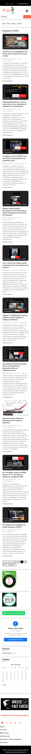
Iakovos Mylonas (8, 163)
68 (11, 565)
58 (25, 562)
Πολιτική (19, 204)
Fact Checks (7, 47)
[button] (27, 11)
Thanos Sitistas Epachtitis (10, 59)
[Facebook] (4, 4)
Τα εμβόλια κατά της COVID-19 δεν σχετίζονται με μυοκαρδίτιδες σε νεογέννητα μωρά (15, 158)
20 (14, 676)
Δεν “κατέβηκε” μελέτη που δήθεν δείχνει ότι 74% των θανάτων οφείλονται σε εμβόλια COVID (14, 475)
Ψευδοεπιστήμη (8, 152)
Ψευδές (19, 47)
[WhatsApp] (19, 722)
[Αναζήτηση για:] (11, 16)
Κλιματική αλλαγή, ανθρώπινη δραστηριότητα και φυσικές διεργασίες (13, 420)
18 (7, 676)
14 (18, 674)
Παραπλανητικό (8, 521)
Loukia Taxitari (7, 270)
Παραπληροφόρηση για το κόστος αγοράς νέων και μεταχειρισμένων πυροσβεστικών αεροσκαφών (15, 104)
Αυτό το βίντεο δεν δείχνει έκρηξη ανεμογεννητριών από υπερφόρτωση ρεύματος (15, 265)
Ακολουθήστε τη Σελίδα (16, 639)
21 (18, 676)
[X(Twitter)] (6, 722)
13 (14, 674)
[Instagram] (9, 4)
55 (14, 562)
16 (26, 674)
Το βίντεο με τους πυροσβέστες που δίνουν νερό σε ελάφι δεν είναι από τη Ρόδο (15, 54)
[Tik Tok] (12, 4)
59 (4, 565)
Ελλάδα (13, 47)
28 (18, 678)
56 (18, 562)
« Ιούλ (4, 685)
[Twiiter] (7, 4)
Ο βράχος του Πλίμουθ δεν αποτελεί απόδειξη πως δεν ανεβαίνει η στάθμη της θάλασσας (15, 317)
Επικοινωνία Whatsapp (15, 613)
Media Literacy (7, 412)
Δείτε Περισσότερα (7, 81)
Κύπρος (19, 259)
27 (14, 678)
